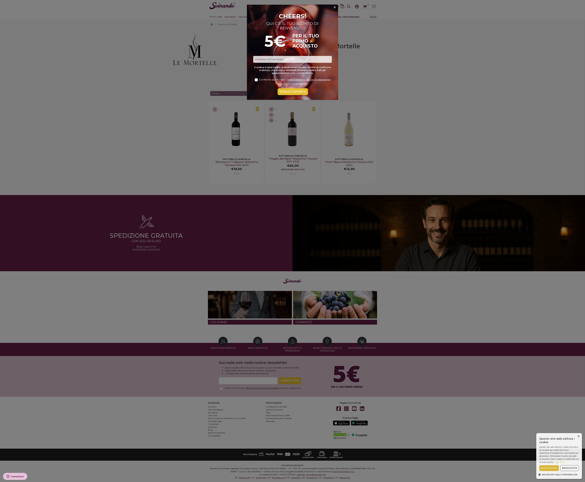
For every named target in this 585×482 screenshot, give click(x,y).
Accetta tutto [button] (549, 468)
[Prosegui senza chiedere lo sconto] (334, 7)
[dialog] (559, 456)
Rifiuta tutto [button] (569, 468)
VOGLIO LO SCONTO (293, 91)
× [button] (578, 436)
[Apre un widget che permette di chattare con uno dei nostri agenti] (15, 476)
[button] (559, 474)
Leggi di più (559, 462)
